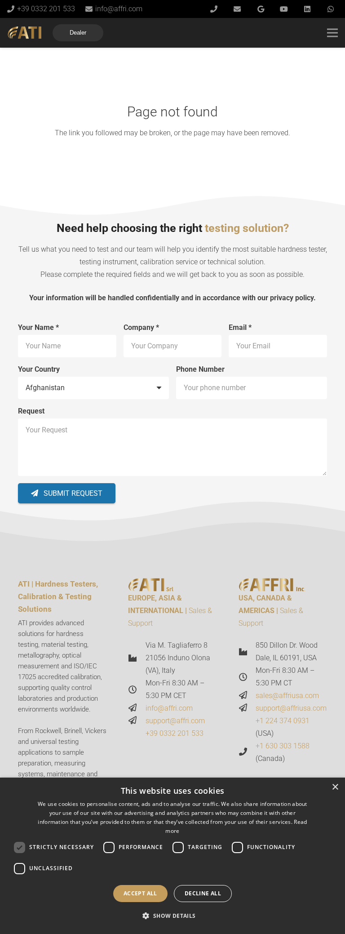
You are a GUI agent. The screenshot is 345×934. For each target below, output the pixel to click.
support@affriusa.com (291, 708)
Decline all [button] (203, 893)
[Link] (24, 33)
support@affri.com (175, 720)
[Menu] (332, 33)
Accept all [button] (140, 893)
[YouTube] (284, 9)
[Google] (260, 9)
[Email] (237, 9)
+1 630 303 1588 (283, 746)
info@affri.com (169, 708)
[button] (172, 916)
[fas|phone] (247, 752)
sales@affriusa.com (287, 695)
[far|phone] (136, 733)
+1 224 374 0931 (283, 720)
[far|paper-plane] (136, 708)
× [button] (335, 787)
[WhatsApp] (330, 9)
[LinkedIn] (307, 9)
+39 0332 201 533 (174, 733)
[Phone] (214, 9)
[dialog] (172, 856)
